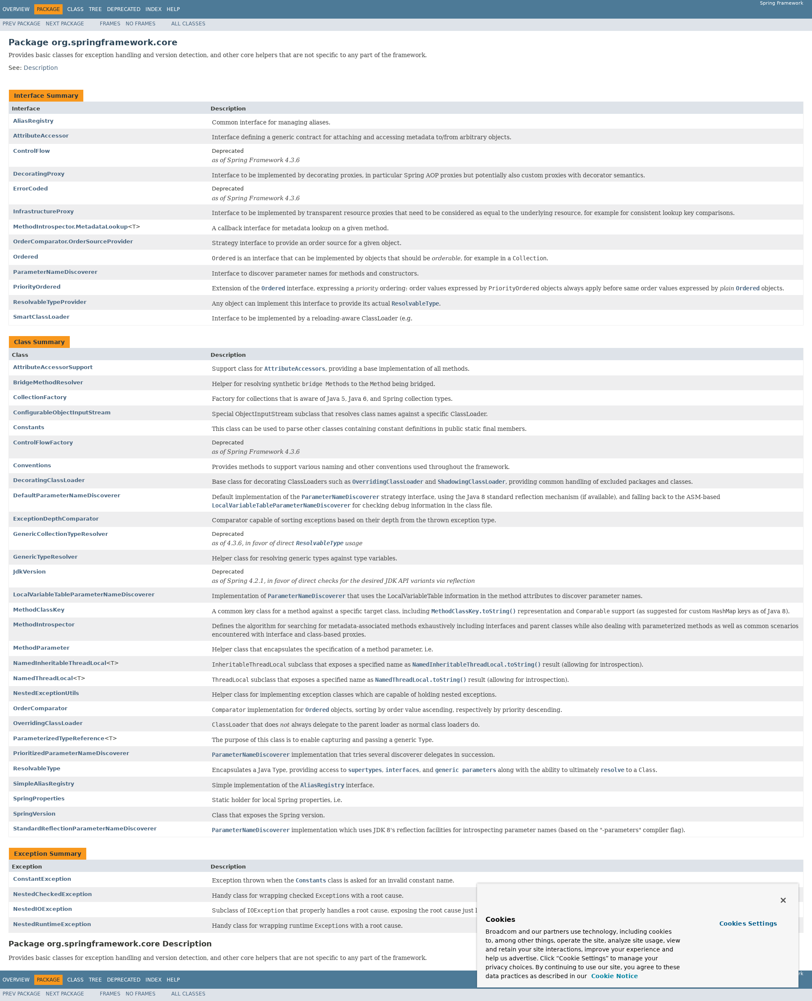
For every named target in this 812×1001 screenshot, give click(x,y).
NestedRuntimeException (52, 924)
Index (153, 9)
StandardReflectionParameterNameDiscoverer (84, 828)
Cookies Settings (748, 923)
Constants (28, 427)
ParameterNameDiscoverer (55, 272)
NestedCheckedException (52, 894)
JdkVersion (29, 571)
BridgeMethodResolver (48, 382)
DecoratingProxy (38, 174)
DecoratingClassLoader (49, 480)
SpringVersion (34, 814)
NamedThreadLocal (43, 678)
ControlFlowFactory (43, 442)
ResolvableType (36, 768)
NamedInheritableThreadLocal (59, 663)
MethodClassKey (38, 610)
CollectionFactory (39, 397)
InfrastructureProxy (43, 211)
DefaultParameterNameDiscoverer (66, 495)
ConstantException (42, 879)
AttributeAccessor (41, 135)
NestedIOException (42, 909)
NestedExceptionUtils (46, 693)
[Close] (783, 900)
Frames (110, 24)
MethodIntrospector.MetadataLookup (70, 226)
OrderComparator (40, 708)
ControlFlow (31, 151)
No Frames (141, 24)
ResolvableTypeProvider (49, 302)
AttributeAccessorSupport (53, 367)
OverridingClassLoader (47, 723)
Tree (95, 9)
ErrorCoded (30, 188)
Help (173, 9)
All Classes (188, 24)
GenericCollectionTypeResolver (60, 534)
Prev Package (22, 24)
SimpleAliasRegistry (43, 783)
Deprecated (123, 9)
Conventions (32, 465)
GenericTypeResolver (45, 557)
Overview (16, 9)
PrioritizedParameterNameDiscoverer (71, 753)
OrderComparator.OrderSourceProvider (73, 241)
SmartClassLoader (41, 317)
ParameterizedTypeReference (58, 738)
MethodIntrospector (43, 624)
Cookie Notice (613, 976)
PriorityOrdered (36, 287)
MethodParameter (41, 648)
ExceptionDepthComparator (56, 519)
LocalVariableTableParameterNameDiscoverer (83, 594)
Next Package (65, 24)
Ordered (25, 257)
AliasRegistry (33, 121)
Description (41, 67)
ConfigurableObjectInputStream (62, 412)
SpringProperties (39, 798)
